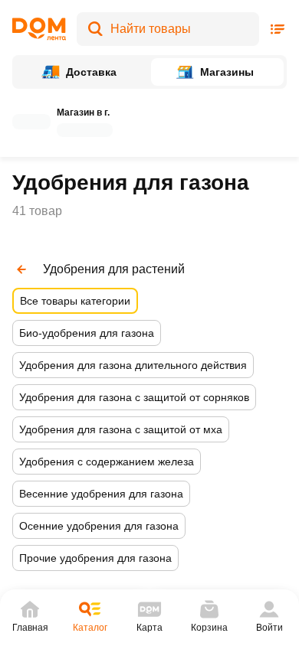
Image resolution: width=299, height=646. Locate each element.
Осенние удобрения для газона (99, 526)
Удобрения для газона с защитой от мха (120, 429)
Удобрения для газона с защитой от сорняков (134, 397)
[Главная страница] (39, 29)
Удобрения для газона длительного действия (133, 365)
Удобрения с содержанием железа (106, 461)
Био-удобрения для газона (86, 333)
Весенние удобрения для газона (101, 494)
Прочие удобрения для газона (95, 558)
